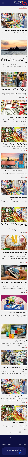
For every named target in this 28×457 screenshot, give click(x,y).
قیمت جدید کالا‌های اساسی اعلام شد (19, 423)
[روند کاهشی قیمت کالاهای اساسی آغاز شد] (14, 302)
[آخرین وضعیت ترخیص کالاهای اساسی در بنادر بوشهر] (14, 161)
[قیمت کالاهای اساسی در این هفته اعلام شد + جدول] (14, 20)
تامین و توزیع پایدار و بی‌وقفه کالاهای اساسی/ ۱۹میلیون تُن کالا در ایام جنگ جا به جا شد (14, 225)
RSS (10, 438)
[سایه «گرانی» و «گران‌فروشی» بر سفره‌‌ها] (14, 107)
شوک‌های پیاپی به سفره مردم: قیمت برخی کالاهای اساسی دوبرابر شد (14, 368)
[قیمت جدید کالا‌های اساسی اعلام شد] (14, 413)
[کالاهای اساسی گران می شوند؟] (14, 331)
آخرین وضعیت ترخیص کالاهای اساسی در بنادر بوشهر (15, 171)
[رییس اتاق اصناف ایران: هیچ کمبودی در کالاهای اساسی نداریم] (14, 242)
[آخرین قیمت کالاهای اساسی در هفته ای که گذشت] (14, 386)
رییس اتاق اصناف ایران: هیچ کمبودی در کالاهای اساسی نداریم (15, 253)
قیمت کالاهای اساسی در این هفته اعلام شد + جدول (15, 30)
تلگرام (20, 444)
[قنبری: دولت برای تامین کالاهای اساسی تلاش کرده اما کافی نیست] (14, 272)
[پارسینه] (19, 3)
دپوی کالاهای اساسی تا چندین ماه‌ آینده (18, 197)
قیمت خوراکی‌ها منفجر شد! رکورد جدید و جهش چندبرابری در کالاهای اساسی (14, 90)
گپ (25, 444)
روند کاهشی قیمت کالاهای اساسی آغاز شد (18, 312)
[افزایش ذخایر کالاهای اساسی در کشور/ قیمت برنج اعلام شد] (14, 134)
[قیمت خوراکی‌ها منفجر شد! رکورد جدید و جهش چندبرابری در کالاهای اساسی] (14, 79)
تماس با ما (16, 438)
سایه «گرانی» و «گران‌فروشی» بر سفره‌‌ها (18, 117)
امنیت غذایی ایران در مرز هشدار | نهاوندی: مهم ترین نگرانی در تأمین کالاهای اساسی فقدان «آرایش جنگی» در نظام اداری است (14, 60)
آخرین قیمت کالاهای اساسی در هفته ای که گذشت (16, 396)
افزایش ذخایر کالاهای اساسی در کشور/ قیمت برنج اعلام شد (14, 144)
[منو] (3, 3)
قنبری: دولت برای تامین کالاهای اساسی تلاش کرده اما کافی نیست (14, 283)
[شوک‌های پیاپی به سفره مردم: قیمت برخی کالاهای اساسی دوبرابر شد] (14, 357)
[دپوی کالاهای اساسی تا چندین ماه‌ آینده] (14, 187)
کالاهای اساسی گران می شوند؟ (20, 341)
